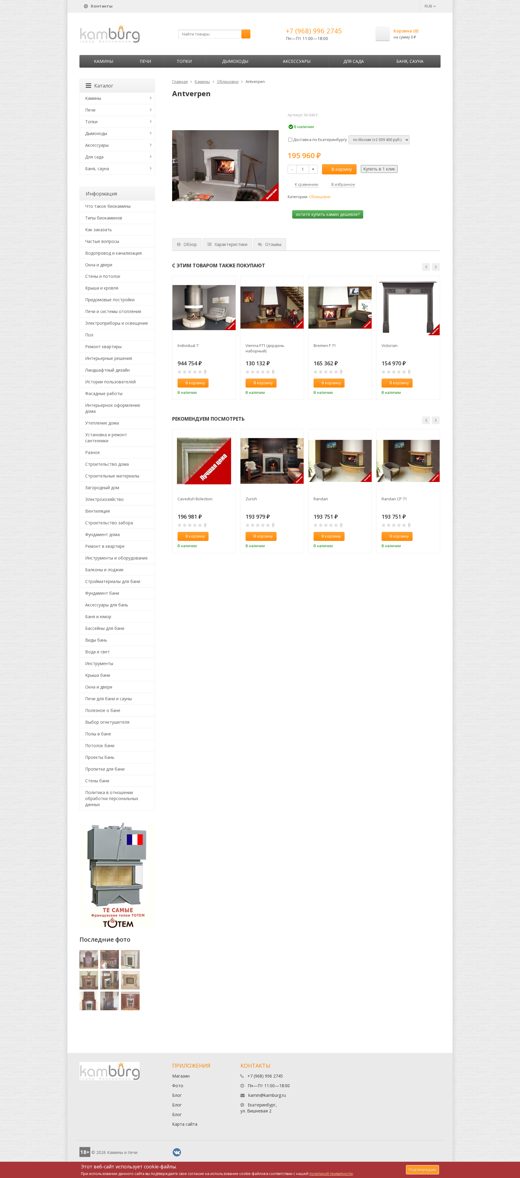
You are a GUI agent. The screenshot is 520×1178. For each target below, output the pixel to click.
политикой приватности (331, 1173)
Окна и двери (98, 265)
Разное (92, 452)
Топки (184, 61)
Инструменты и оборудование (116, 558)
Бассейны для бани (104, 628)
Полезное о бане (102, 710)
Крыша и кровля (101, 288)
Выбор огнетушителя (107, 722)
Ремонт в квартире (105, 546)
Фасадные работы (103, 393)
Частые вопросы (102, 241)
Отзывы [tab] (273, 244)
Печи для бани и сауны (108, 698)
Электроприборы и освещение (116, 323)
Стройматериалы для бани (112, 581)
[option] (204, 338)
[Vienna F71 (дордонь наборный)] (272, 307)
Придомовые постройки (110, 299)
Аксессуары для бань (106, 605)
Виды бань (96, 640)
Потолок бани (99, 745)
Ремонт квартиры (103, 346)
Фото (177, 1085)
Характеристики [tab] (231, 244)
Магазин (181, 1076)
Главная (180, 81)
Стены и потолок (102, 276)
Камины (103, 61)
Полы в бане (98, 734)
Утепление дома (102, 423)
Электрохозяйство (104, 499)
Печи (145, 61)
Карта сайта (184, 1124)
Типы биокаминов (103, 218)
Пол (89, 335)
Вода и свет (97, 652)
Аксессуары (297, 61)
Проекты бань (99, 757)
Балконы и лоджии (104, 569)
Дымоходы (235, 61)
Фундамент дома (102, 534)
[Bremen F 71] (340, 307)
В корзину (341, 169)
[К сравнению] (218, 383)
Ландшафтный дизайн (107, 370)
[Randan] (340, 460)
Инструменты (99, 663)
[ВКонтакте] (177, 1152)
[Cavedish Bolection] (204, 460)
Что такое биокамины (108, 206)
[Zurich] (272, 460)
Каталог (103, 85)
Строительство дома (107, 464)
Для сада (353, 61)
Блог (177, 1095)
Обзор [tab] (190, 244)
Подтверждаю (422, 1169)
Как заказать (98, 229)
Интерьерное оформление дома (112, 408)
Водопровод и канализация (113, 253)
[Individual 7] (204, 307)
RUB (429, 6)
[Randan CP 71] (408, 460)
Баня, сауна (409, 61)
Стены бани (97, 781)
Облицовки (228, 81)
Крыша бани (97, 675)
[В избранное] (228, 383)
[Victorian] (408, 307)
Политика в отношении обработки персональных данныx (111, 798)
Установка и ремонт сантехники (106, 437)
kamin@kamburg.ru (267, 1095)
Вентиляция (97, 511)
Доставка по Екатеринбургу (319, 139)
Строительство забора (109, 523)
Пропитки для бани (105, 769)
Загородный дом (102, 487)
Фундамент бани (102, 593)
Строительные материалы (112, 476)
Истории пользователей (110, 382)
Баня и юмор (98, 616)
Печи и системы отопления (113, 311)
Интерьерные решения (108, 358)
